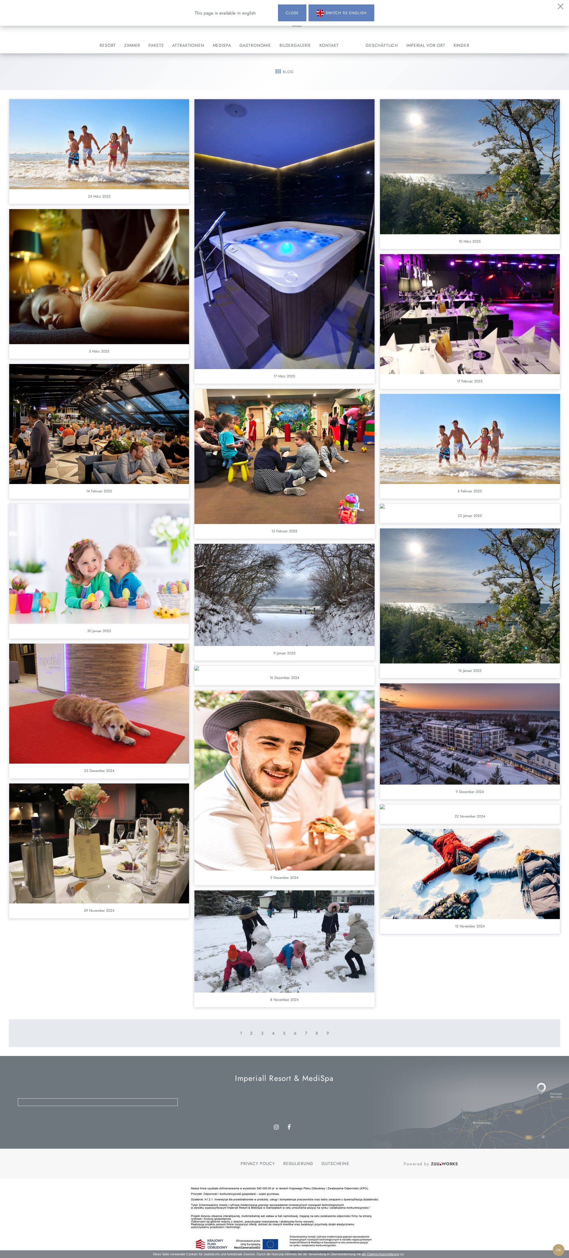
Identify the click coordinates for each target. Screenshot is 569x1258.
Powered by (431, 1164)
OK (558, 1250)
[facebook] (289, 1127)
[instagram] (276, 1127)
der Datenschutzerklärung (380, 1254)
